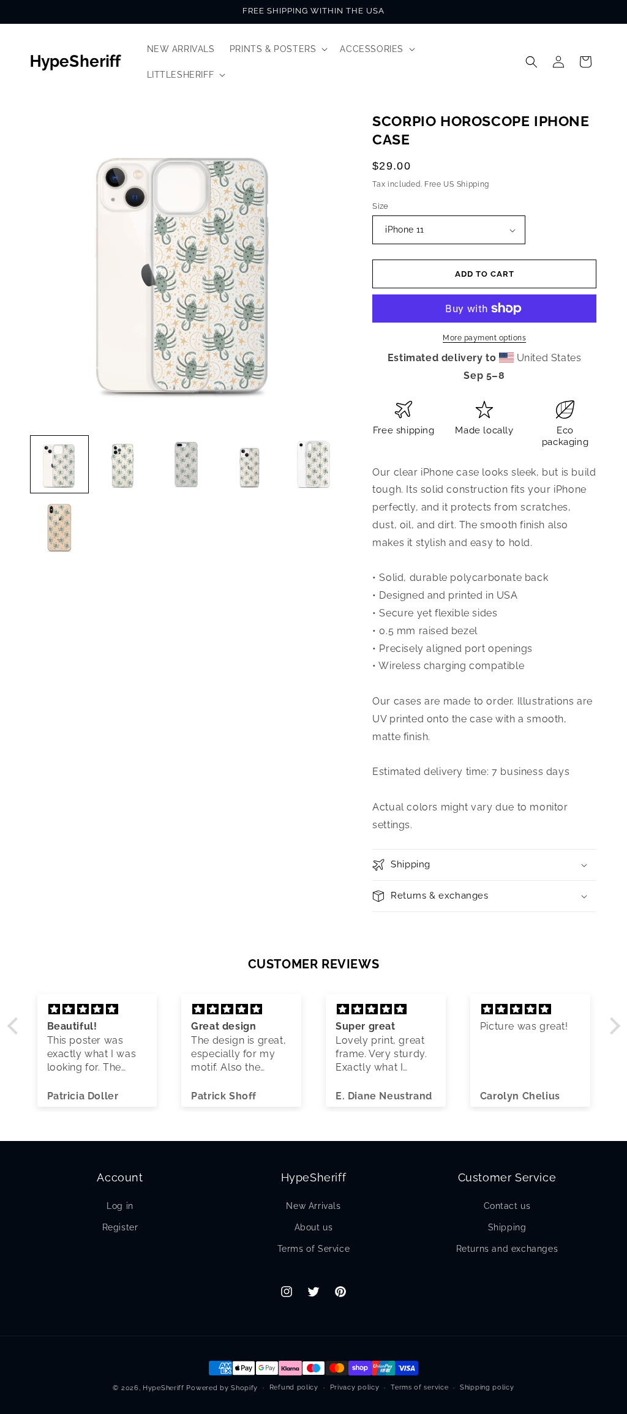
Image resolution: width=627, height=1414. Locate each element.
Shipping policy (487, 1387)
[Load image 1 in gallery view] (59, 464)
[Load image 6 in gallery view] (59, 527)
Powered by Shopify (222, 1388)
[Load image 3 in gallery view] (186, 464)
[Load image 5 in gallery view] (313, 464)
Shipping (507, 1227)
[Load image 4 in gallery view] (250, 464)
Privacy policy (355, 1387)
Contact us (507, 1206)
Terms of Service (313, 1249)
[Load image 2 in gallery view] (123, 464)
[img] (97, 1009)
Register (120, 1227)
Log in (120, 1206)
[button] (277, 49)
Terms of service (419, 1387)
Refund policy (293, 1387)
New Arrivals (313, 1206)
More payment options (484, 338)
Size (380, 206)
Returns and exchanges (507, 1249)
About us (314, 1227)
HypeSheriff (163, 1388)
